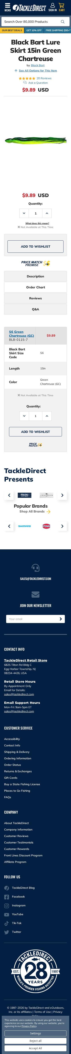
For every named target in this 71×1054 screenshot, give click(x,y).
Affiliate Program (15, 862)
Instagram (18, 905)
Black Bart (38, 65)
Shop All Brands (33, 511)
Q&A (35, 309)
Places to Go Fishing (17, 790)
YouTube (17, 914)
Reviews (35, 298)
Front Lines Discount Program (23, 855)
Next (62, 495)
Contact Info (12, 745)
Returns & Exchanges (18, 771)
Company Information (18, 829)
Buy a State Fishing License (22, 784)
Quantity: (35, 203)
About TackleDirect (16, 823)
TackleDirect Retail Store (25, 660)
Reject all (36, 1041)
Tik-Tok (16, 923)
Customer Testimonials (18, 842)
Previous (9, 495)
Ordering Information (17, 758)
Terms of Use (42, 1012)
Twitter (16, 932)
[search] (63, 22)
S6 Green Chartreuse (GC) (21, 334)
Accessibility (12, 739)
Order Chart (35, 287)
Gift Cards (10, 778)
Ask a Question (38, 83)
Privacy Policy (28, 1026)
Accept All (35, 1048)
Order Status (12, 765)
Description (35, 276)
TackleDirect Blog (23, 888)
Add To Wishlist (35, 246)
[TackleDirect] (29, 8)
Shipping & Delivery (17, 752)
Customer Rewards (16, 849)
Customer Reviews (16, 836)
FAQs (7, 797)
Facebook (18, 896)
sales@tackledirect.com (19, 694)
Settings (35, 1033)
